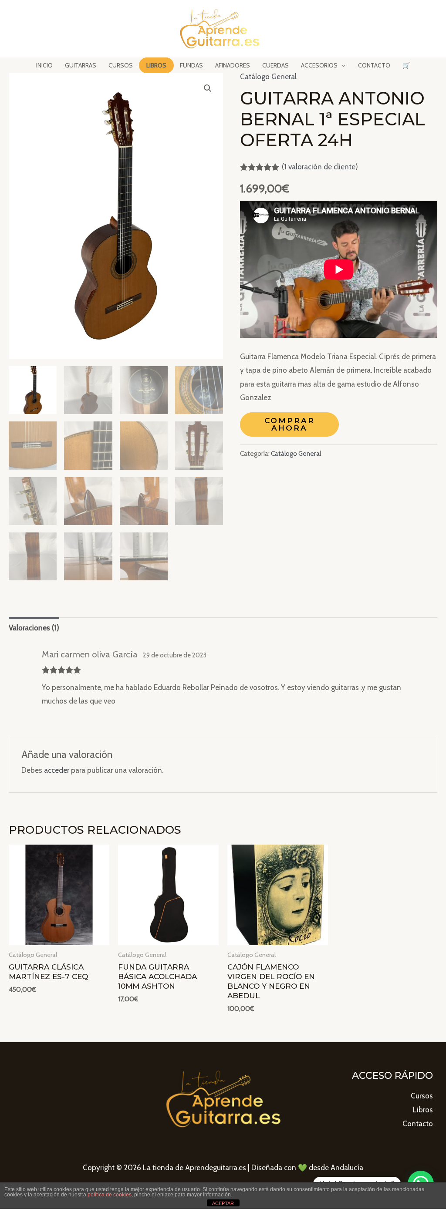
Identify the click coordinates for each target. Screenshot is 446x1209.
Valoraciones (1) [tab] (34, 627)
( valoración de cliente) (320, 166)
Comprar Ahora (289, 424)
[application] (341, 65)
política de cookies (110, 1195)
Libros (423, 1109)
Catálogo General (268, 76)
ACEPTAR (223, 1203)
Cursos (422, 1095)
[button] (208, 88)
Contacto (417, 1123)
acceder (56, 770)
